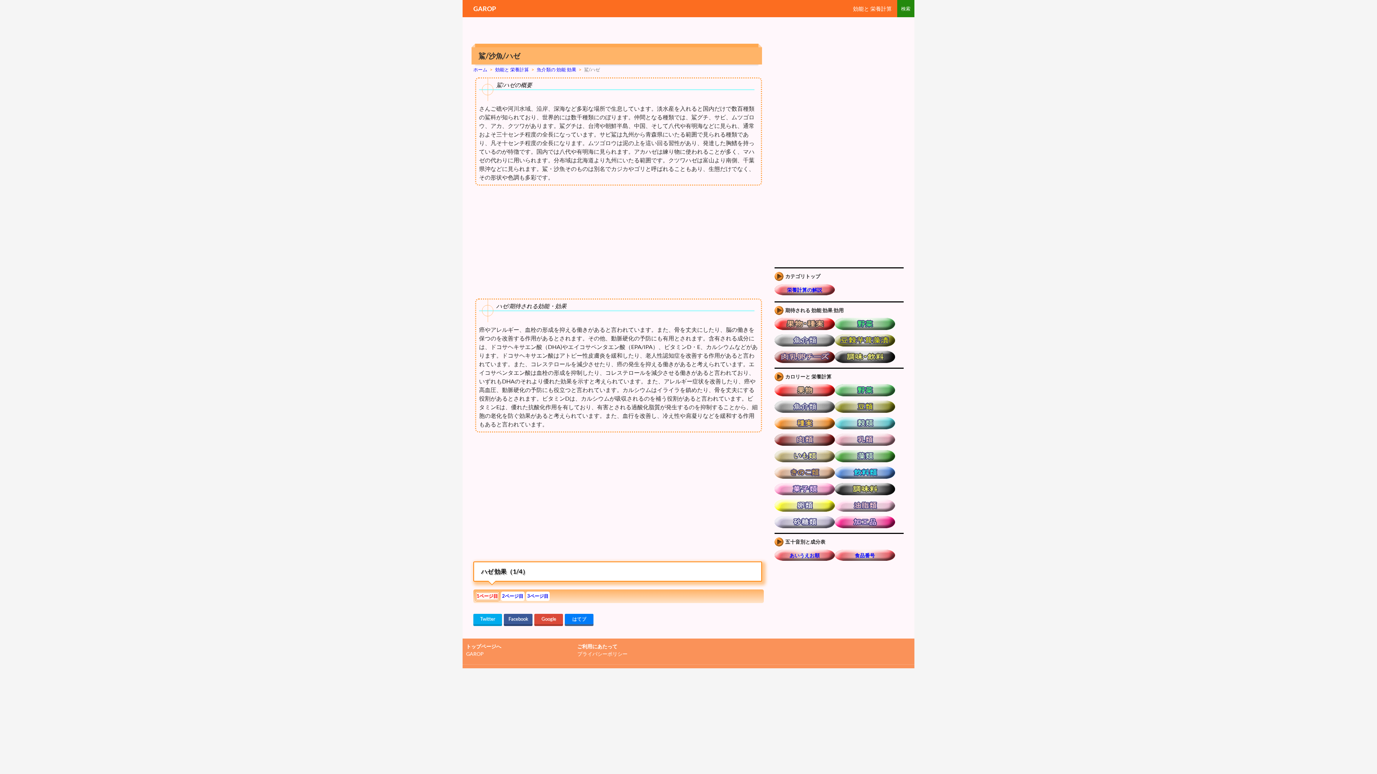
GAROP (484, 9)
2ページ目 (513, 596)
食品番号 (865, 555)
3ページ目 (538, 596)
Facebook (518, 619)
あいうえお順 (805, 555)
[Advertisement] (533, 499)
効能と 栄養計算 (872, 8)
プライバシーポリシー (602, 654)
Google (548, 619)
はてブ (579, 619)
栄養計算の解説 (804, 290)
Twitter (487, 619)
